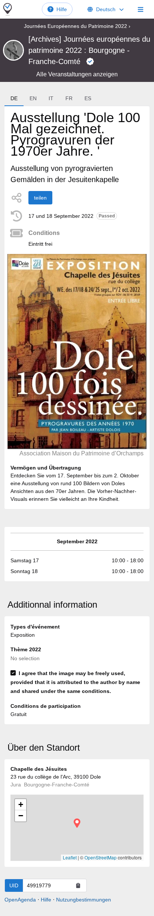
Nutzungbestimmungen (83, 900)
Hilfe (61, 9)
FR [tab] (69, 98)
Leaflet (70, 857)
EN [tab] (33, 98)
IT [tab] (51, 98)
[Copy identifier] (78, 885)
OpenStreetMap (100, 857)
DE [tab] (14, 98)
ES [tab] (87, 98)
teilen (40, 198)
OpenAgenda (20, 900)
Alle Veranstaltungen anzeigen (77, 74)
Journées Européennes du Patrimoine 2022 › (77, 26)
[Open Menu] (140, 9)
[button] (77, 823)
